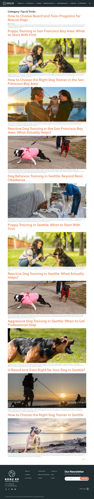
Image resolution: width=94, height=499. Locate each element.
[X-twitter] (9, 489)
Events (53, 478)
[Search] (89, 3)
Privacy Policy (41, 471)
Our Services (29, 3)
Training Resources (62, 3)
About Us (20, 3)
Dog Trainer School (48, 3)
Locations (39, 3)
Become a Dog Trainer (43, 474)
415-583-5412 (82, 3)
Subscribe (84, 478)
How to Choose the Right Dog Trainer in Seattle (45, 415)
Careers (40, 478)
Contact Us (73, 3)
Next (84, 459)
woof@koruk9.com (12, 485)
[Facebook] (12, 489)
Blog (52, 474)
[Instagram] (6, 489)
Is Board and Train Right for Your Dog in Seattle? (46, 370)
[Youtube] (15, 489)
